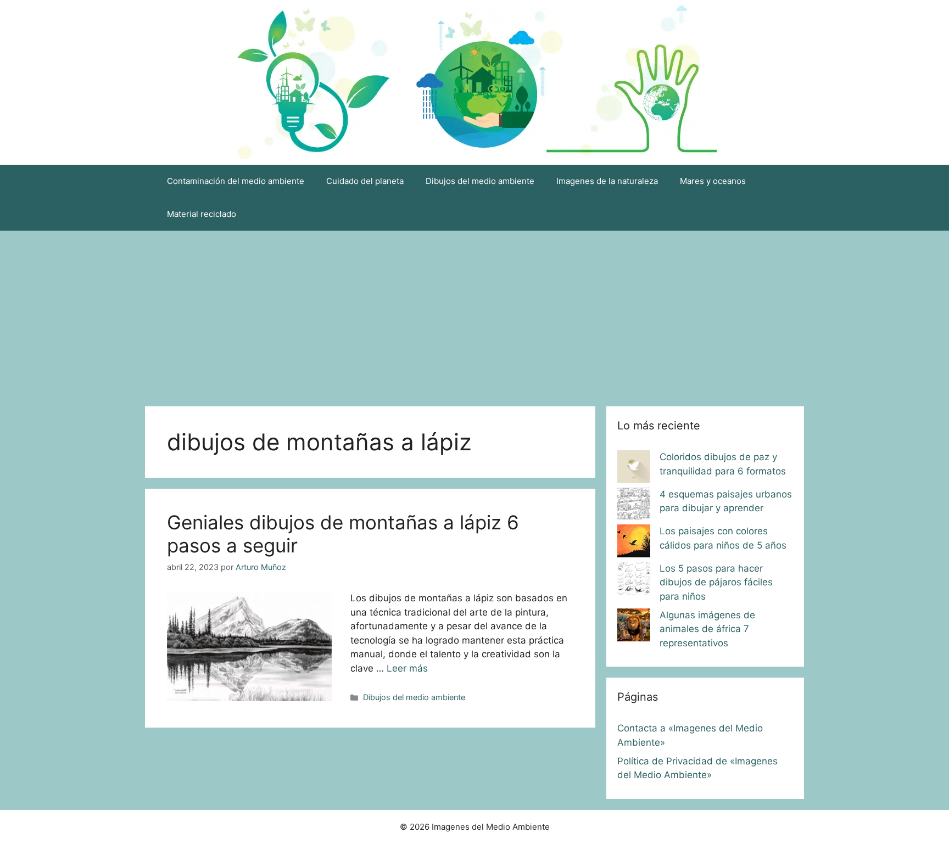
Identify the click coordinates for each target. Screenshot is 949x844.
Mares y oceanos (713, 181)
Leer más (407, 668)
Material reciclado (201, 214)
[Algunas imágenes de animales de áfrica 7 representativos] (633, 627)
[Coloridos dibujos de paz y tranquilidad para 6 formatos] (633, 469)
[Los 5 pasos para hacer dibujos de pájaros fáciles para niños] (633, 580)
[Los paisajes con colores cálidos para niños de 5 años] (633, 543)
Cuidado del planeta (365, 181)
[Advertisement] (474, 313)
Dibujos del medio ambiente (480, 181)
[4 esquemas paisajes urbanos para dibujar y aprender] (633, 506)
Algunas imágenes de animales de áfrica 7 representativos (707, 629)
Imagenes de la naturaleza (607, 181)
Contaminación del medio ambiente (235, 181)
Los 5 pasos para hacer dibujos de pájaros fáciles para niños (716, 582)
